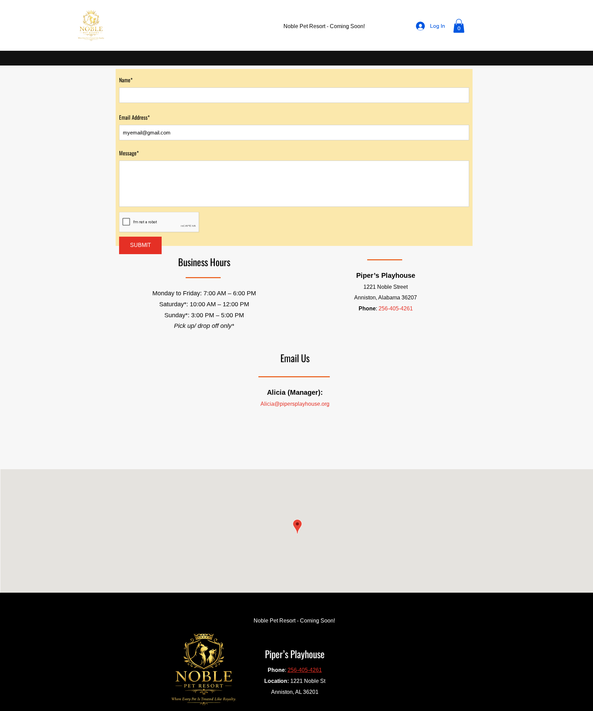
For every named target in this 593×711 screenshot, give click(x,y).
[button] (459, 26)
